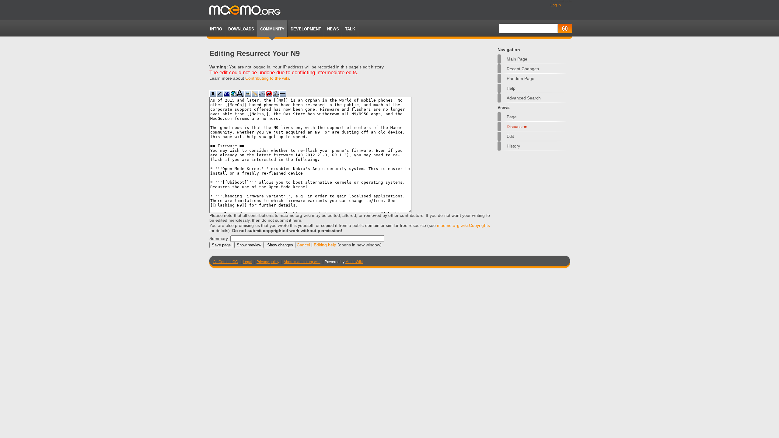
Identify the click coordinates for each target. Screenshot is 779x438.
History (513, 146)
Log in (555, 5)
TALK (350, 29)
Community (272, 29)
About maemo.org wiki (302, 262)
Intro (216, 29)
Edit (510, 136)
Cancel (303, 244)
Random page (520, 78)
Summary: (219, 238)
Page (512, 116)
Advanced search (524, 98)
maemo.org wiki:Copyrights (463, 225)
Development (306, 29)
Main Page (517, 59)
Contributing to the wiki (267, 78)
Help (511, 88)
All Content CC (225, 262)
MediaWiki (354, 262)
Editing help (325, 244)
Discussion (517, 126)
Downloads (241, 29)
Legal (247, 262)
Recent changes (523, 68)
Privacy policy (268, 262)
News (333, 29)
